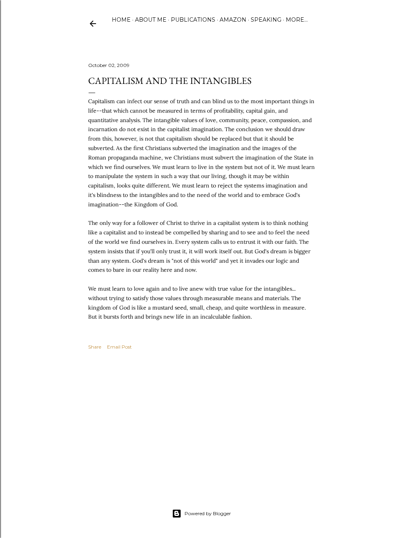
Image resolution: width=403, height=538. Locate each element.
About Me (150, 19)
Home (121, 19)
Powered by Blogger (208, 513)
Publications (193, 19)
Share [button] (94, 347)
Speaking (266, 19)
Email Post (119, 347)
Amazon (233, 19)
